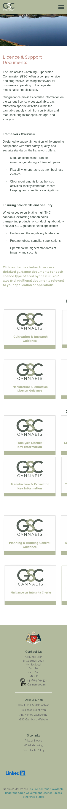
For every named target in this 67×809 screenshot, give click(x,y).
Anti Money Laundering (33, 714)
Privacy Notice (33, 740)
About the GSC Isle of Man (33, 705)
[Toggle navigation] (61, 7)
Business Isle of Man (33, 709)
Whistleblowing (33, 745)
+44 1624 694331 (36, 680)
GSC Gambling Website (33, 719)
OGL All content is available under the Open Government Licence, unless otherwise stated (34, 793)
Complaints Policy (33, 750)
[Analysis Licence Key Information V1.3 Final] (29, 434)
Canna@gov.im (36, 684)
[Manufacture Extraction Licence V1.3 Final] (29, 476)
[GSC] (34, 637)
